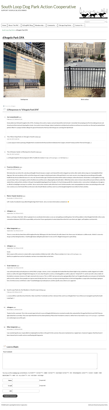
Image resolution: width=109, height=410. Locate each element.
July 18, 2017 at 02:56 (13, 139)
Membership (39, 25)
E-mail (10, 385)
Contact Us (78, 25)
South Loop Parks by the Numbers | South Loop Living (25, 290)
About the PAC (14, 25)
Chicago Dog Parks (65, 25)
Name (10, 380)
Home (4, 25)
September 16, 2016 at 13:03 (15, 248)
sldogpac (13, 106)
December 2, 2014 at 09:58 (14, 329)
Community (51, 25)
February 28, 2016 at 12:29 (14, 292)
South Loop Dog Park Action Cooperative (38, 6)
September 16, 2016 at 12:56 (15, 268)
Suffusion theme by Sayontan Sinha (98, 405)
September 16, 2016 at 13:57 (15, 230)
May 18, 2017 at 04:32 (13, 154)
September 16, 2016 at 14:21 (15, 213)
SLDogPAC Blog (27, 25)
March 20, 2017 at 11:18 (14, 169)
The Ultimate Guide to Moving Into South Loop (23, 152)
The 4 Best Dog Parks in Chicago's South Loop (22, 137)
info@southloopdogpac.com (53, 158)
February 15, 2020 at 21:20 (14, 119)
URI (10, 391)
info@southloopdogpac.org (73, 254)
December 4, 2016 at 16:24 (14, 198)
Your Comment (7, 352)
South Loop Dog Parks (8, 30)
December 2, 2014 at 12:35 (14, 309)
